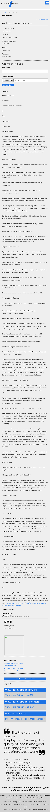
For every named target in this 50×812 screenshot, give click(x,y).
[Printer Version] (11, 622)
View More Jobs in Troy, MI (19, 695)
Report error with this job (13, 663)
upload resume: (7, 76)
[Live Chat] (5, 622)
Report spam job (10, 666)
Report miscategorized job (13, 668)
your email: (6, 67)
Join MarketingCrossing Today (24, 679)
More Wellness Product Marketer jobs (25, 719)
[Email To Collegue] (8, 622)
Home (4, 12)
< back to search (42, 20)
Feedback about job (11, 671)
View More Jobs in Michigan (19, 707)
